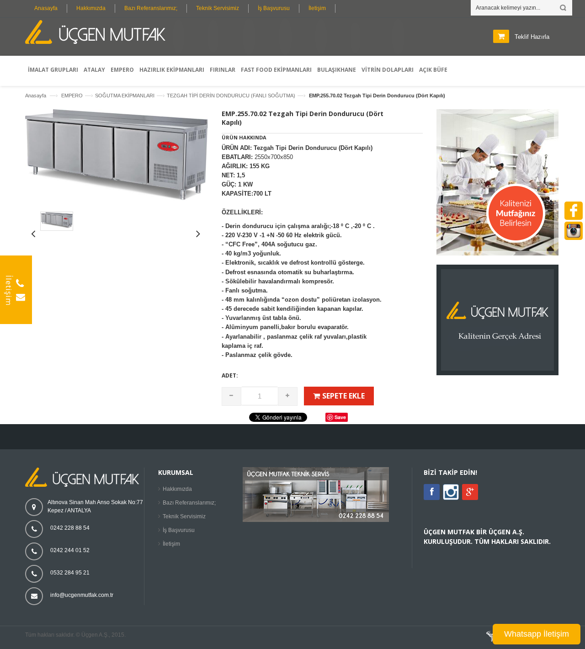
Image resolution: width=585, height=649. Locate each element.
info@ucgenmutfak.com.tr (81, 595)
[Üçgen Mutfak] (98, 33)
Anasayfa (46, 8)
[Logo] (84, 484)
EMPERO (72, 95)
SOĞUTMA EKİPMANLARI (124, 95)
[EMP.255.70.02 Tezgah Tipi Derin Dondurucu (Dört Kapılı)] (116, 199)
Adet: (230, 375)
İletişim (317, 8)
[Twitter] (451, 498)
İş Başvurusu (274, 8)
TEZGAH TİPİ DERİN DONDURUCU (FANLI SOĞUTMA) (231, 95)
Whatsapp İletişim (536, 633)
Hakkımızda (91, 8)
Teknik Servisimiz (217, 8)
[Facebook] (432, 492)
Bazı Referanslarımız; (150, 8)
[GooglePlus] (470, 492)
